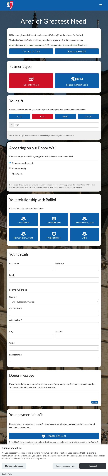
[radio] (31, 80)
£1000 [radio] (88, 116)
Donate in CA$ (31, 51)
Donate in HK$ (77, 51)
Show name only (19, 168)
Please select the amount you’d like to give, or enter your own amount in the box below (47, 109)
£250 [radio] (42, 116)
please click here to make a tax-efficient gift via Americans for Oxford (51, 35)
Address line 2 (15, 320)
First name (14, 263)
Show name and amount (22, 163)
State (11, 343)
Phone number (15, 354)
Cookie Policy (7, 474)
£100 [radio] (19, 116)
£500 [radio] (65, 116)
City (11, 331)
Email (11, 275)
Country (13, 297)
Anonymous (17, 173)
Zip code (59, 331)
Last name (59, 263)
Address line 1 (15, 308)
